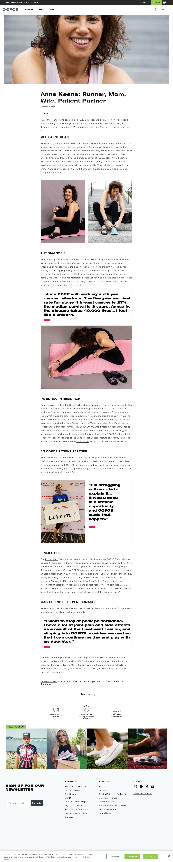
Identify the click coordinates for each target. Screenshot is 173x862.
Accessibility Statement (77, 809)
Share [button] (45, 113)
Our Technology (73, 790)
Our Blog (69, 798)
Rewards (156, 2)
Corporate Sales (107, 809)
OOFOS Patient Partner (71, 457)
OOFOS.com (82, 441)
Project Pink (51, 559)
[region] (86, 856)
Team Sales (105, 813)
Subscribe (37, 803)
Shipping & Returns (109, 798)
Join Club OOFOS (142, 793)
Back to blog (88, 694)
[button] (156, 10)
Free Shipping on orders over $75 (22, 2)
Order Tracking (106, 801)
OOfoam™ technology (52, 657)
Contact (103, 790)
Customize (114, 856)
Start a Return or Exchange (113, 794)
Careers (69, 817)
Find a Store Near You (76, 786)
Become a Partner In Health (113, 805)
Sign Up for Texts (73, 805)
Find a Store (144, 2)
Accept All (150, 856)
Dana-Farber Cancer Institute (84, 405)
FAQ (101, 786)
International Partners (76, 813)
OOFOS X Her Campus (76, 801)
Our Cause (70, 794)
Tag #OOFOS (16, 726)
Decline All (132, 856)
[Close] (169, 856)
